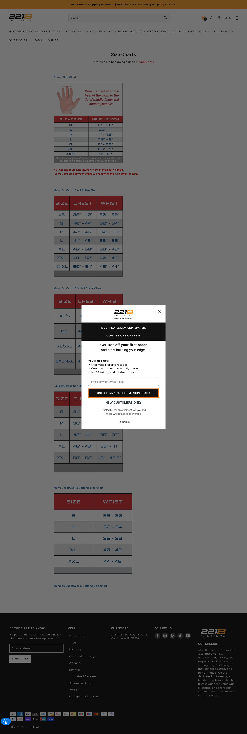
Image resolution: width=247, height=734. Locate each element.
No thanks (123, 422)
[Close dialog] (159, 311)
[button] (123, 314)
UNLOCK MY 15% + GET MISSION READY (123, 393)
